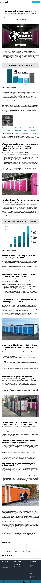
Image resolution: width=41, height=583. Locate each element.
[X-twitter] (19, 566)
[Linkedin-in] (15, 566)
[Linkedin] (5, 555)
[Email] (7, 555)
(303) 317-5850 (24, 536)
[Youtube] (11, 555)
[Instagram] (13, 555)
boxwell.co (16, 536)
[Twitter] (9, 555)
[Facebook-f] (15, 564)
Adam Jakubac (16, 129)
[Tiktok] (17, 566)
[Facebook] (3, 555)
